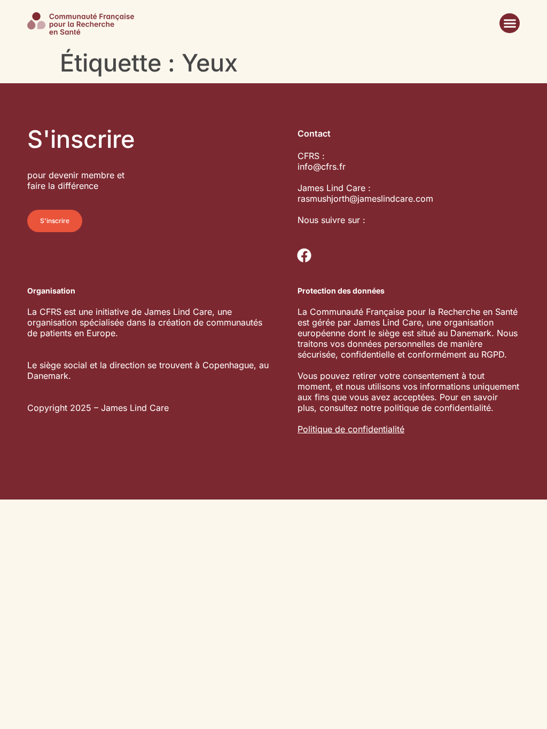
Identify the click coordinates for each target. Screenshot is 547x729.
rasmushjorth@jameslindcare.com (365, 198)
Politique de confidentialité (351, 429)
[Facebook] (304, 255)
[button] (509, 23)
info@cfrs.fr (322, 166)
